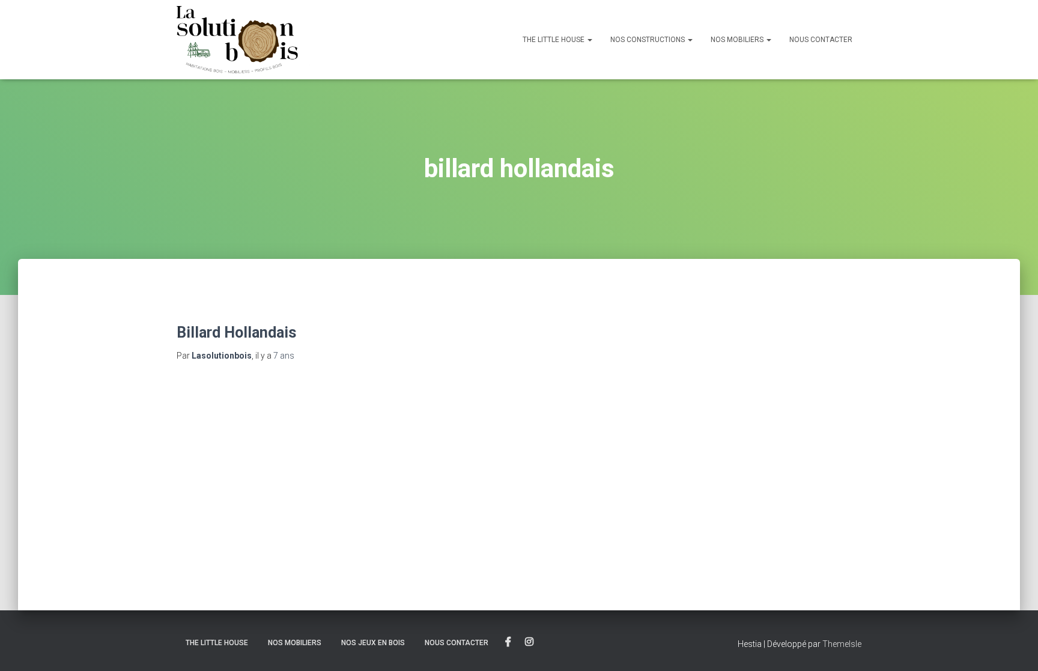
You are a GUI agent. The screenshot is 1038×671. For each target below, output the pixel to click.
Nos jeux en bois (373, 643)
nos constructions (648, 39)
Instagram (529, 642)
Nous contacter (820, 39)
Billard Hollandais (236, 332)
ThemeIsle (841, 644)
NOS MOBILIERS (738, 39)
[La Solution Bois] (367, 39)
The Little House (554, 39)
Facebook (508, 642)
